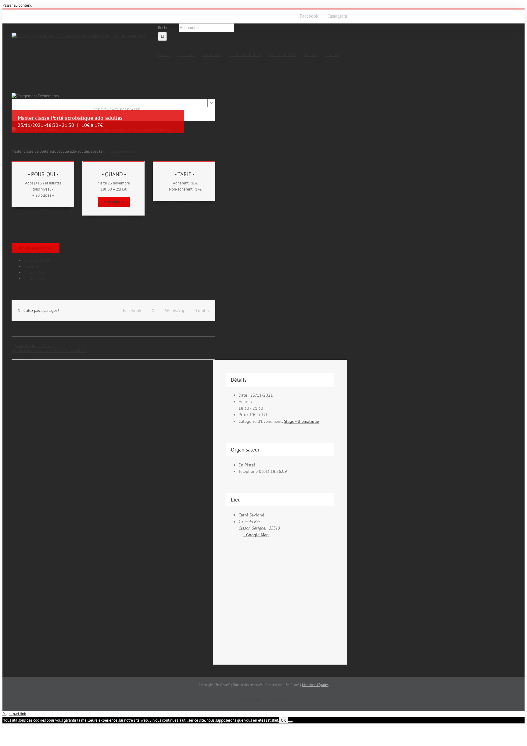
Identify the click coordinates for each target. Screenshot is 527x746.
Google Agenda (37, 260)
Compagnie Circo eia (120, 151)
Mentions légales (315, 684)
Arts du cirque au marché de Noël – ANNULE (49, 350)
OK (283, 720)
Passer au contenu (17, 5)
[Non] (290, 722)
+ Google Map (256, 534)
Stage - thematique (301, 421)
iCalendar (31, 266)
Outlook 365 (34, 272)
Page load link (14, 713)
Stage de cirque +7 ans (33, 345)
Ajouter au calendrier (36, 248)
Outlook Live (34, 278)
